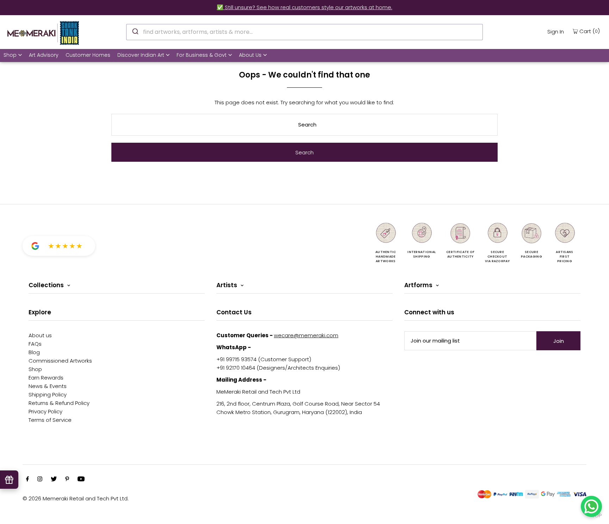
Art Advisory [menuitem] (44, 54)
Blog (34, 352)
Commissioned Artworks (60, 360)
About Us (250, 54)
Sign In (555, 31)
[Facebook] (27, 479)
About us (40, 335)
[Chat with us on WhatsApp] (591, 506)
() (589, 31)
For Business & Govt (202, 54)
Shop (10, 54)
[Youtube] (81, 479)
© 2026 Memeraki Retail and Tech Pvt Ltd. (76, 498)
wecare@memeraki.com (306, 335)
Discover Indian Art (140, 54)
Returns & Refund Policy (59, 403)
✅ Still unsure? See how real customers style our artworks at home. (304, 7)
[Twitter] (54, 479)
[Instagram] (39, 479)
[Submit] (135, 31)
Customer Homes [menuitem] (88, 54)
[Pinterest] (67, 479)
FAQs (35, 343)
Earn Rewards (46, 377)
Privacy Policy (45, 411)
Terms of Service (50, 420)
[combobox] (304, 32)
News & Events (48, 386)
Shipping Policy (48, 394)
